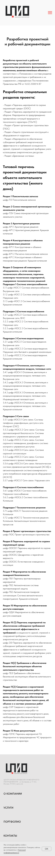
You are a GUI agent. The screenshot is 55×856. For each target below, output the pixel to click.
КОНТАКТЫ (10, 835)
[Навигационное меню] (50, 12)
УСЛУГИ (8, 807)
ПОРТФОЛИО (12, 821)
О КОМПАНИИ (13, 793)
